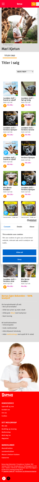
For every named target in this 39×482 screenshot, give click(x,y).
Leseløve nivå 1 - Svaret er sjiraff (9, 99)
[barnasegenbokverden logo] (7, 395)
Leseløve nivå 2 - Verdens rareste (27, 129)
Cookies (4, 416)
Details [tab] (19, 227)
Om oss (4, 413)
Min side (4, 426)
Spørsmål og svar (8, 406)
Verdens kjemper (28, 158)
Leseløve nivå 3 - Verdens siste (9, 280)
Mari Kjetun (7, 102)
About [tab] (32, 227)
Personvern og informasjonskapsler (26, 471)
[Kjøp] (4, 166)
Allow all (19, 252)
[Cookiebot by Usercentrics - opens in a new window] (28, 220)
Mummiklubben (7, 448)
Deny (19, 259)
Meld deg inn (6, 435)
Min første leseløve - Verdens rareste (9, 189)
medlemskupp (12, 334)
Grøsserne (5, 458)
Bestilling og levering (9, 429)
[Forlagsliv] (8, 479)
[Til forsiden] (19, 5)
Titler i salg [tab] (9, 56)
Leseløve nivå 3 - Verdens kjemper (10, 129)
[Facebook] (4, 479)
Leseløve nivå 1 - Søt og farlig (27, 99)
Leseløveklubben (8, 451)
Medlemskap (6, 432)
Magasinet (5, 438)
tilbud (13, 313)
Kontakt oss (6, 410)
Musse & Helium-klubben (11, 454)
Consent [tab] (7, 227)
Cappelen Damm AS (8, 471)
